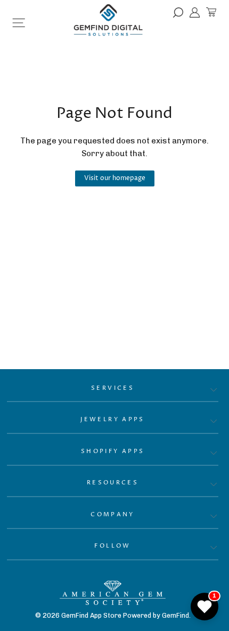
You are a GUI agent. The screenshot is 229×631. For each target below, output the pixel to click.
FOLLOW (112, 546)
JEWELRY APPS (112, 419)
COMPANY (113, 514)
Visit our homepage (114, 178)
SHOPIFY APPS (113, 451)
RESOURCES (112, 483)
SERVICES (112, 388)
